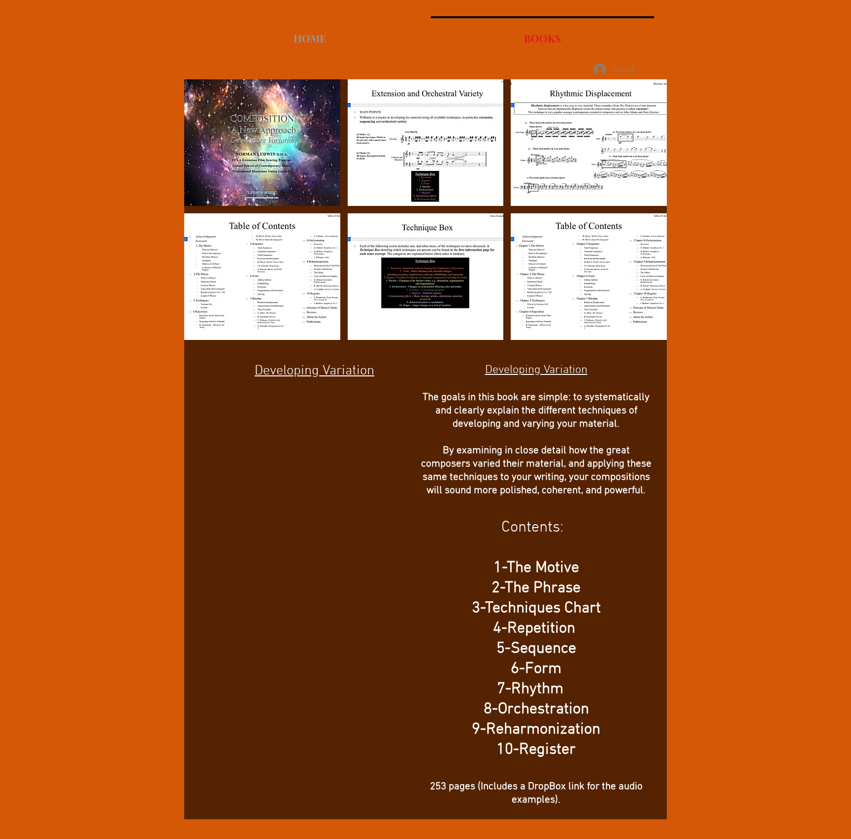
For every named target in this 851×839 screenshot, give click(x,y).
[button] (262, 142)
